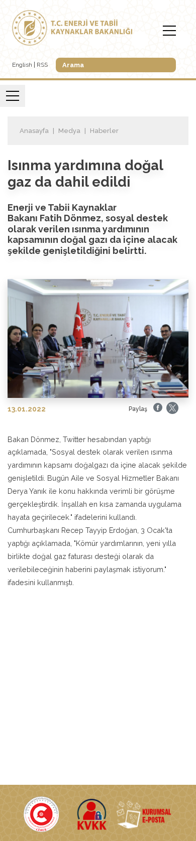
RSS (42, 65)
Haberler (104, 130)
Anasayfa (34, 130)
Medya (69, 130)
